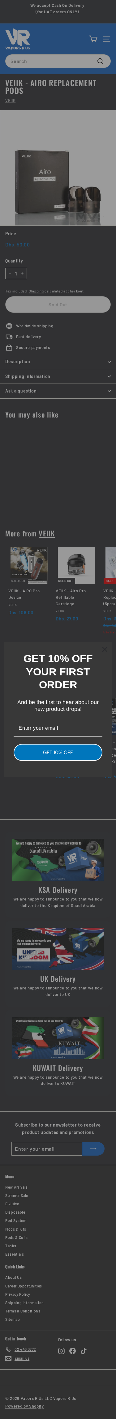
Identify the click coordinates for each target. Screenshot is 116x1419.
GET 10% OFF (58, 752)
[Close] (104, 649)
